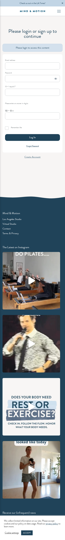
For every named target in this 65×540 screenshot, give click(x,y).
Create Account (32, 157)
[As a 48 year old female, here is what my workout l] (31, 470)
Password (8, 73)
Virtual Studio (9, 224)
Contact (7, 228)
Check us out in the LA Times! (32, 3)
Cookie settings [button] (12, 532)
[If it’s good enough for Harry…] (31, 344)
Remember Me (16, 127)
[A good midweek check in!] (31, 407)
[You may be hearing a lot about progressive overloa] (31, 280)
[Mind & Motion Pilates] (32, 11)
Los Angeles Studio (12, 219)
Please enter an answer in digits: (16, 103)
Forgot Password (32, 146)
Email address (10, 60)
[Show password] (55, 78)
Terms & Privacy (11, 233)
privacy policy (52, 523)
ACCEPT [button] (27, 532)
